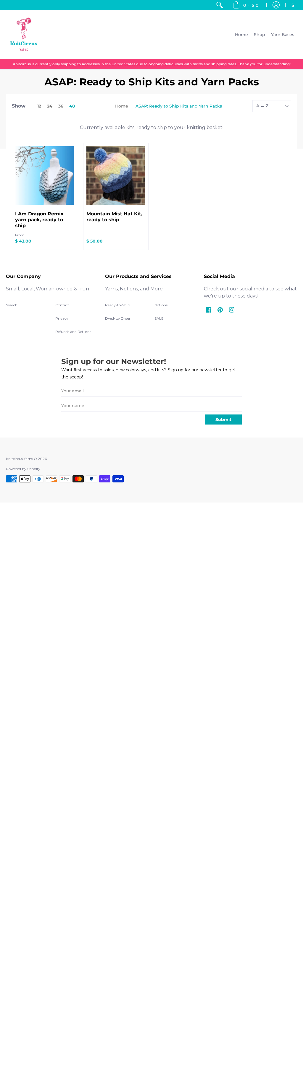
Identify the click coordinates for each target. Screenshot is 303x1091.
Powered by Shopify (23, 468)
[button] (245, 5)
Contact (62, 305)
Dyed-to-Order (117, 318)
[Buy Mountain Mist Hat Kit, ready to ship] (115, 175)
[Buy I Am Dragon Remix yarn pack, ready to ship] (44, 175)
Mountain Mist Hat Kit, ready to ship (114, 216)
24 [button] (49, 106)
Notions (160, 305)
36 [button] (60, 106)
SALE (159, 318)
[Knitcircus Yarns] (23, 34)
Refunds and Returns (73, 331)
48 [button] (72, 106)
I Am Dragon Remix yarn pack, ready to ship (39, 219)
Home (121, 106)
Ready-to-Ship (117, 305)
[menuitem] (219, 5)
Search (11, 305)
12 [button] (39, 106)
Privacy (61, 318)
